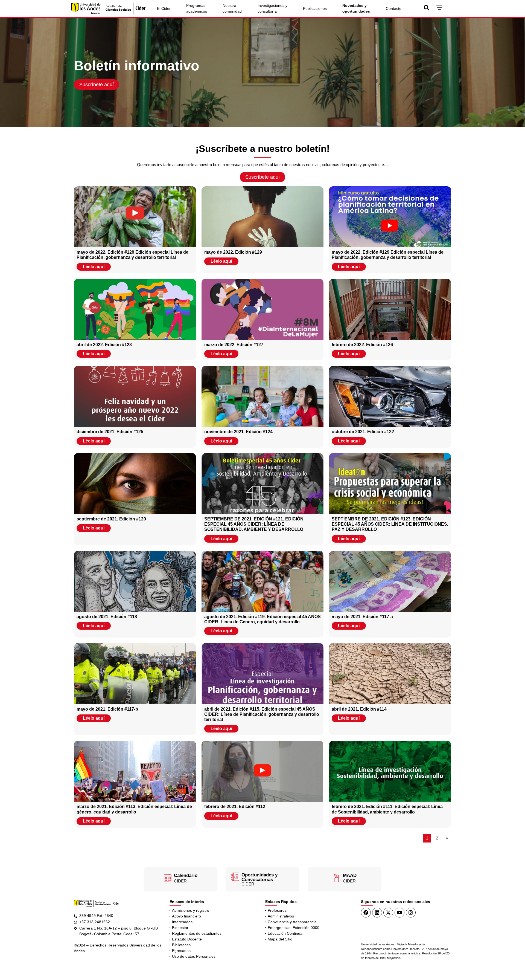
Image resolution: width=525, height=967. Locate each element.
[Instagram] (411, 912)
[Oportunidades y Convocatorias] (235, 877)
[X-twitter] (388, 912)
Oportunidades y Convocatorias (259, 877)
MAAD (350, 875)
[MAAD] (336, 878)
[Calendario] (168, 878)
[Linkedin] (377, 912)
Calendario (185, 875)
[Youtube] (399, 912)
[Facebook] (366, 912)
